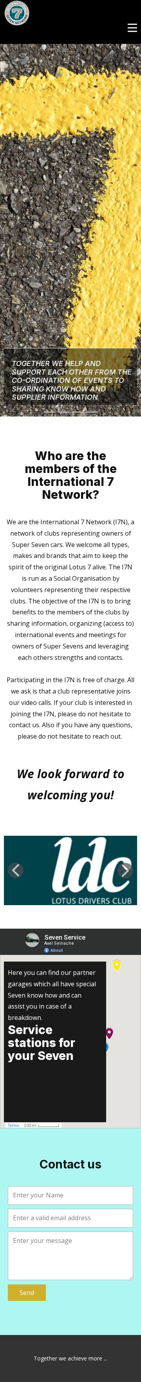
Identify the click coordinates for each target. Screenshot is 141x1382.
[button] (16, 870)
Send (27, 1292)
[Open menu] (132, 28)
